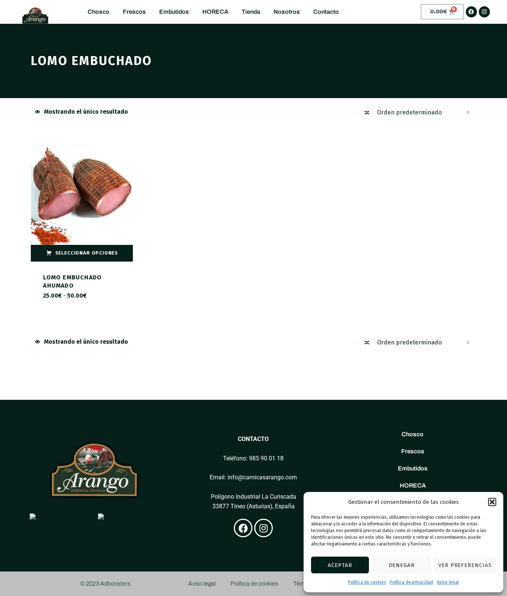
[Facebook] (471, 11)
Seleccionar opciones (86, 253)
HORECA (215, 12)
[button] (492, 502)
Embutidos (174, 12)
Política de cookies (367, 582)
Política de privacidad (411, 582)
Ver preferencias (465, 565)
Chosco (98, 12)
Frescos (134, 12)
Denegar (402, 565)
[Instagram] (484, 11)
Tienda (251, 12)
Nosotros (287, 12)
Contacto (326, 12)
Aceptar (340, 565)
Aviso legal (448, 582)
